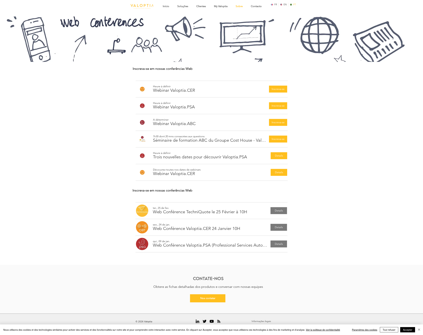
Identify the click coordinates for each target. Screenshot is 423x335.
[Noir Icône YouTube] (211, 321)
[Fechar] (419, 329)
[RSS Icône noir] (218, 321)
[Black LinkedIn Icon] (197, 321)
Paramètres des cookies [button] (364, 329)
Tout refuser (389, 329)
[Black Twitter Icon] (204, 321)
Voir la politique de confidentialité (323, 329)
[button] (174, 90)
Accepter (407, 329)
